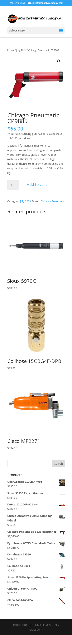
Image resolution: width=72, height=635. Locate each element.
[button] (58, 61)
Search (58, 463)
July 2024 (21, 50)
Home (10, 50)
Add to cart (37, 184)
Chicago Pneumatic (53, 201)
